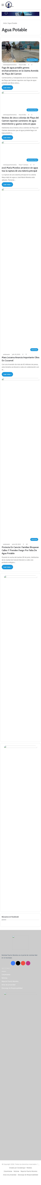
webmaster (6, 354)
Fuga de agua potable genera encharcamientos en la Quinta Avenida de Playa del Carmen (20, 70)
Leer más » (7, 88)
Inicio (5, 23)
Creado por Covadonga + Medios (20, 1168)
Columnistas (6, 974)
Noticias (4, 978)
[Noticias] (9, 5)
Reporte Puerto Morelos (10, 981)
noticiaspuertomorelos (10, 64)
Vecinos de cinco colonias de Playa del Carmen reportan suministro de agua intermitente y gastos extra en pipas (20, 120)
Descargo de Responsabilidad (12, 988)
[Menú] (3, 5)
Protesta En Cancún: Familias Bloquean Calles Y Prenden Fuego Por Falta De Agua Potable (20, 550)
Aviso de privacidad (8, 985)
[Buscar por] (38, 5)
